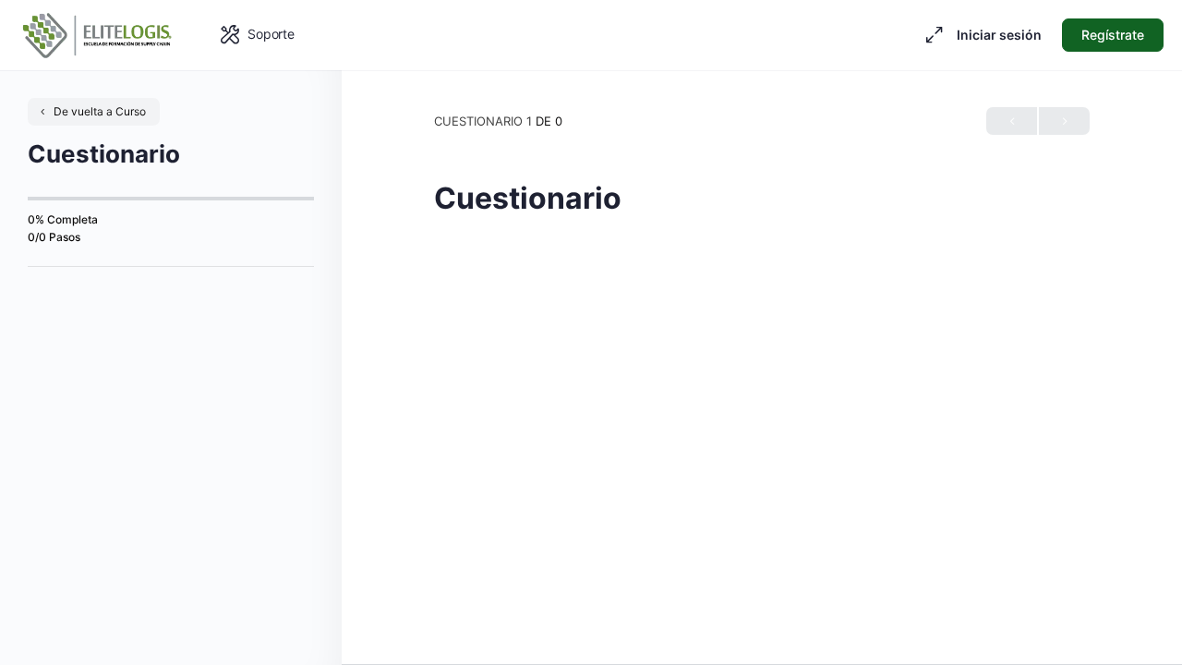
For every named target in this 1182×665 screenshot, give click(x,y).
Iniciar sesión (999, 34)
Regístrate (1112, 34)
